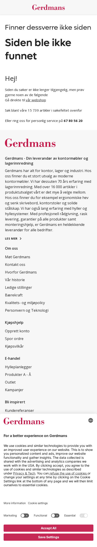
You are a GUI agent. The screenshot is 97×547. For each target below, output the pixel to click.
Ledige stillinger (18, 287)
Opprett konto (17, 331)
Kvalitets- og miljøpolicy (25, 302)
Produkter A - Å (18, 374)
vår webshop (36, 100)
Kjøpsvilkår (14, 346)
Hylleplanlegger (18, 366)
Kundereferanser (19, 410)
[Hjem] (48, 7)
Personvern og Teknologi (26, 310)
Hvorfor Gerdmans (21, 272)
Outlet (10, 382)
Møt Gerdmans (17, 256)
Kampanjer (14, 389)
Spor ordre (14, 338)
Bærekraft (14, 295)
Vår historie (15, 279)
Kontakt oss (15, 264)
